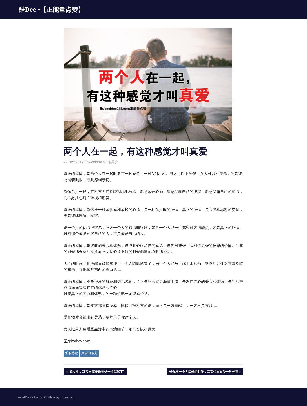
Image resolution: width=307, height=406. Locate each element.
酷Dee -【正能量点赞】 (51, 9)
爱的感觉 (71, 353)
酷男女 (113, 162)
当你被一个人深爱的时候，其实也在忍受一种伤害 (203, 372)
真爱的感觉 (89, 353)
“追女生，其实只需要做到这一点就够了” (96, 372)
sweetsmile (96, 162)
